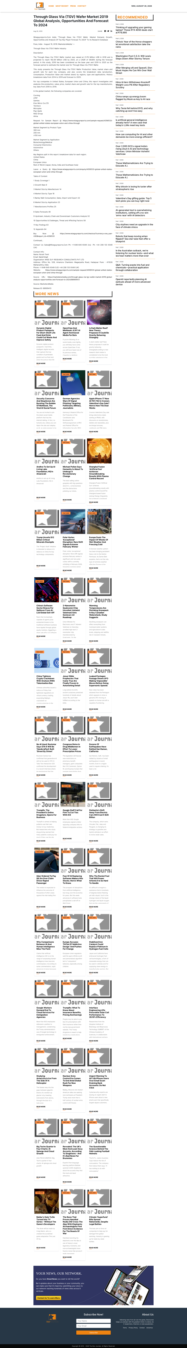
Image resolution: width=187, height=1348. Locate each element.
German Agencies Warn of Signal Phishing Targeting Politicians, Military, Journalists (72, 403)
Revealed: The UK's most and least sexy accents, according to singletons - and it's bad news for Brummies (73, 1152)
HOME (51, 6)
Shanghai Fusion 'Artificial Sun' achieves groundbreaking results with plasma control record (99, 473)
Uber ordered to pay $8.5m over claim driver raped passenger (46, 879)
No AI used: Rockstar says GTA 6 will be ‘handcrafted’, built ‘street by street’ (46, 747)
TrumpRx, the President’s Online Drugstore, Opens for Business (46, 813)
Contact (142, 1328)
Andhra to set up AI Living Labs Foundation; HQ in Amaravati (45, 470)
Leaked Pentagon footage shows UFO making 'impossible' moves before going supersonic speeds (98, 681)
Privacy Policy (133, 1328)
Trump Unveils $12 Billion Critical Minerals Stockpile (45, 539)
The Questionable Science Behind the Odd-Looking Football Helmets (99, 1150)
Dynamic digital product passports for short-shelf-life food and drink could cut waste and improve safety (46, 334)
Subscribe (93, 1332)
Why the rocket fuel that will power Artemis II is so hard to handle (99, 879)
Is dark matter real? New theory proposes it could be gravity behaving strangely (99, 333)
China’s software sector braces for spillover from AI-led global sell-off (45, 609)
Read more (40, 363)
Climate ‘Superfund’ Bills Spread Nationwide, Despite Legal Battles (98, 1220)
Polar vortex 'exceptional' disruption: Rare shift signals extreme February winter (73, 542)
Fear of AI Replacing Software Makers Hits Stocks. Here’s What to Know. (73, 879)
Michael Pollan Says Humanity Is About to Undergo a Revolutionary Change (73, 471)
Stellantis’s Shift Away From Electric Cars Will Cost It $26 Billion (99, 813)
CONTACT (81, 6)
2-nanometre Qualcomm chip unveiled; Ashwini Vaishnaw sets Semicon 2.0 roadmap (71, 611)
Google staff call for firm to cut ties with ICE (72, 812)
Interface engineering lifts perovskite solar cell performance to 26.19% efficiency (99, 1012)
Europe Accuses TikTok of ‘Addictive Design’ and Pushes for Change (72, 945)
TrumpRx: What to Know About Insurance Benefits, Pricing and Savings (72, 1011)
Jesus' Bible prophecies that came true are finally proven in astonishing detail (71, 681)
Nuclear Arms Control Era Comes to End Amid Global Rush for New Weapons (72, 1080)
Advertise (149, 1328)
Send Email (43, 257)
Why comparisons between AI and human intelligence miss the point (45, 945)
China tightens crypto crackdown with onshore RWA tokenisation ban (45, 679)
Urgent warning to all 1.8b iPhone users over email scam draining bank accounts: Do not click (99, 1082)
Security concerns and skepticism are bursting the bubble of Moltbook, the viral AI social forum (46, 403)
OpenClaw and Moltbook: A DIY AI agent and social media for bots (71, 331)
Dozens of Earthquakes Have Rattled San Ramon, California (98, 747)
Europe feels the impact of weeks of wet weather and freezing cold (98, 541)
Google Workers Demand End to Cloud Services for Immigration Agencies (45, 1012)
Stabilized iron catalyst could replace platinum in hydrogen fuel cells (98, 945)
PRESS (73, 6)
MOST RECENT (62, 6)
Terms (125, 1328)
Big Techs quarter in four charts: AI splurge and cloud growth (46, 1150)
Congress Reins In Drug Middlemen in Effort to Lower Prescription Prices (72, 747)
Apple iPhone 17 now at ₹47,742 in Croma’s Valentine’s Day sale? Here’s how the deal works (99, 403)
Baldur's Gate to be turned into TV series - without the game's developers (46, 1220)
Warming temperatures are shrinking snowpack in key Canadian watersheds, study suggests (98, 611)
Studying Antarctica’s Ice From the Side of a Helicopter (46, 1079)
